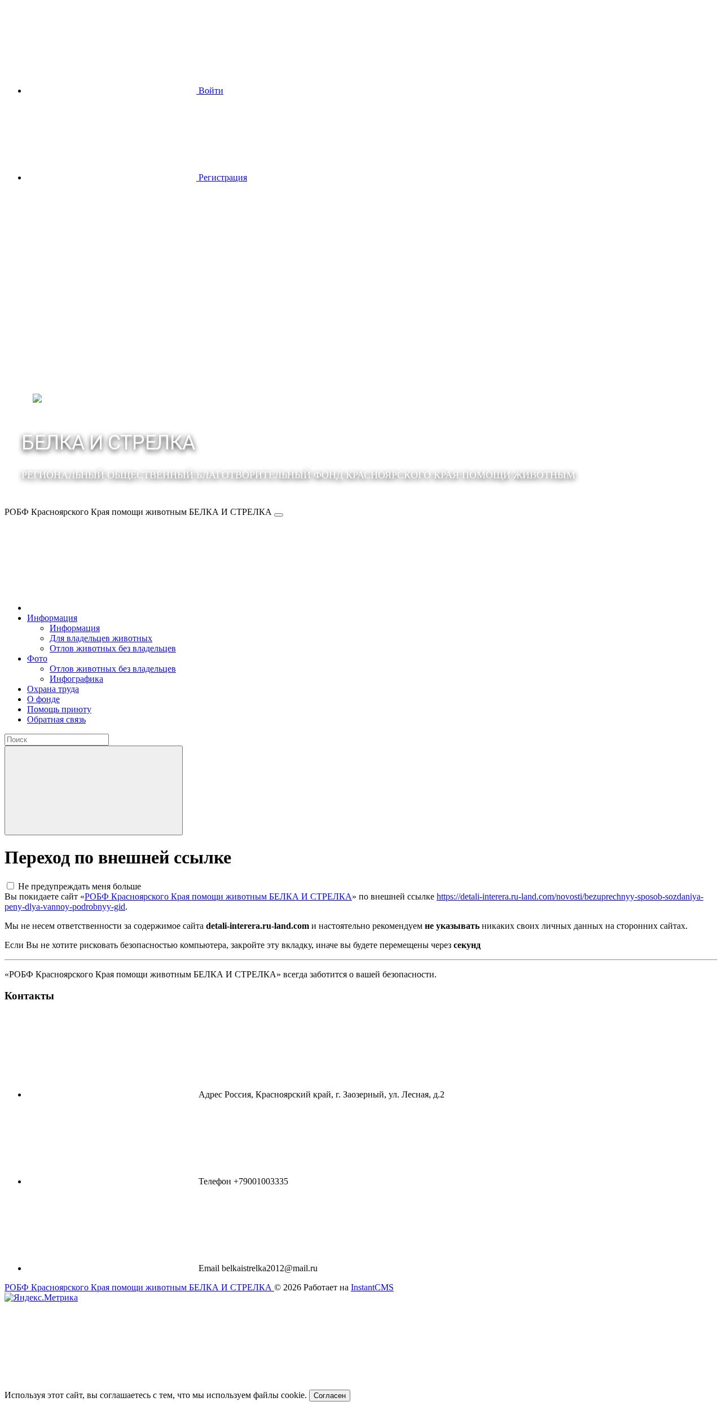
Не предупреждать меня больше (79, 886)
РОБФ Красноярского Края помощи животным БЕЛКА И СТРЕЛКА (218, 896)
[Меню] (278, 515)
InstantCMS (372, 1287)
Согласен (330, 1395)
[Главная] (111, 607)
